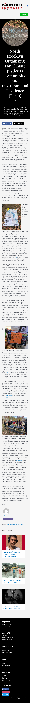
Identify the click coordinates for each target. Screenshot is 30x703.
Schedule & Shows (7, 624)
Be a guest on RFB (7, 652)
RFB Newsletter (6, 665)
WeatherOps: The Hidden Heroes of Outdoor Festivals (13, 581)
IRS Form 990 (17, 698)
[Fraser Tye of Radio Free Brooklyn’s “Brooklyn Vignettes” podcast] (13, 542)
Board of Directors (7, 639)
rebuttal (19, 181)
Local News (17, 524)
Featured (11, 524)
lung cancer (9, 395)
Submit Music (5, 650)
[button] (5, 689)
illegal (15, 257)
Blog (7, 524)
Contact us (5, 649)
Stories (22, 524)
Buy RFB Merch (6, 680)
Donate (4, 675)
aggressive (8, 397)
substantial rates (18, 385)
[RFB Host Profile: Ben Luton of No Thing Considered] (13, 596)
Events (3, 663)
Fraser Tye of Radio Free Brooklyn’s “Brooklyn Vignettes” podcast (11, 554)
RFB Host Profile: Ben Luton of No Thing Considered (13, 607)
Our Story (4, 635)
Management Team (7, 637)
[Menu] (27, 6)
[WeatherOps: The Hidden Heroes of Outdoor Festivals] (13, 570)
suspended (19, 460)
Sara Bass (15, 100)
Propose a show (6, 626)
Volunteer (4, 678)
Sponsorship (5, 677)
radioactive (4, 391)
